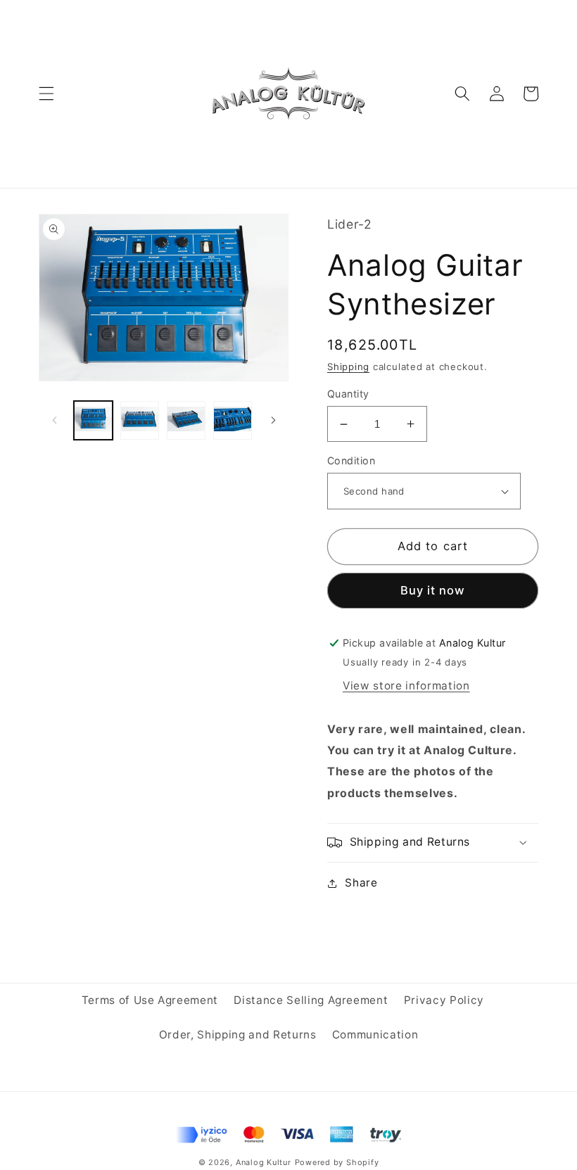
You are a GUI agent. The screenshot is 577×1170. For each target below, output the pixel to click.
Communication (375, 1034)
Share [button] (361, 882)
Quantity (348, 394)
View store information (406, 685)
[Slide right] (273, 420)
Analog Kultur (263, 1162)
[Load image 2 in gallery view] (139, 420)
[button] (46, 93)
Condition (351, 460)
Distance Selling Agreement (311, 1000)
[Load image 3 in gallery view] (186, 420)
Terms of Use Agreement (150, 1000)
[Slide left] (54, 420)
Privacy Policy (444, 1000)
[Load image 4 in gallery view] (232, 420)
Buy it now (433, 590)
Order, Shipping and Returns (238, 1034)
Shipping (348, 366)
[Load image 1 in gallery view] (93, 420)
